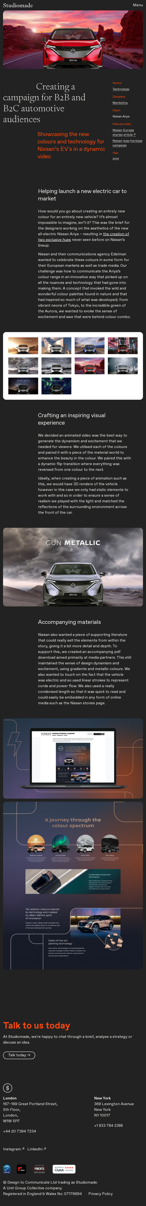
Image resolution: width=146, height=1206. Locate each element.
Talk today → (19, 1055)
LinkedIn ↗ (36, 1149)
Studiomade (18, 5)
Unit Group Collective (26, 1188)
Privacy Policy (100, 1194)
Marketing (120, 103)
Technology (121, 89)
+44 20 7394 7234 (19, 1131)
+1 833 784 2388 (108, 1125)
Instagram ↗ (13, 1149)
